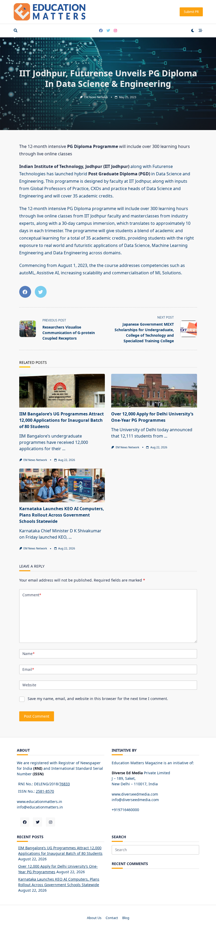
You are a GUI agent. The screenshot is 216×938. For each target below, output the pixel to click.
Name (28, 653)
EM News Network (96, 97)
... (63, 448)
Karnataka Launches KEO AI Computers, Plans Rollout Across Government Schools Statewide (61, 515)
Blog (125, 918)
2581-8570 (45, 791)
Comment (31, 594)
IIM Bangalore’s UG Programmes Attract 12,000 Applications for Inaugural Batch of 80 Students (61, 420)
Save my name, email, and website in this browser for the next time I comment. (98, 698)
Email (28, 669)
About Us (94, 918)
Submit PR (191, 11)
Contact (112, 918)
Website (29, 684)
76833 (64, 783)
